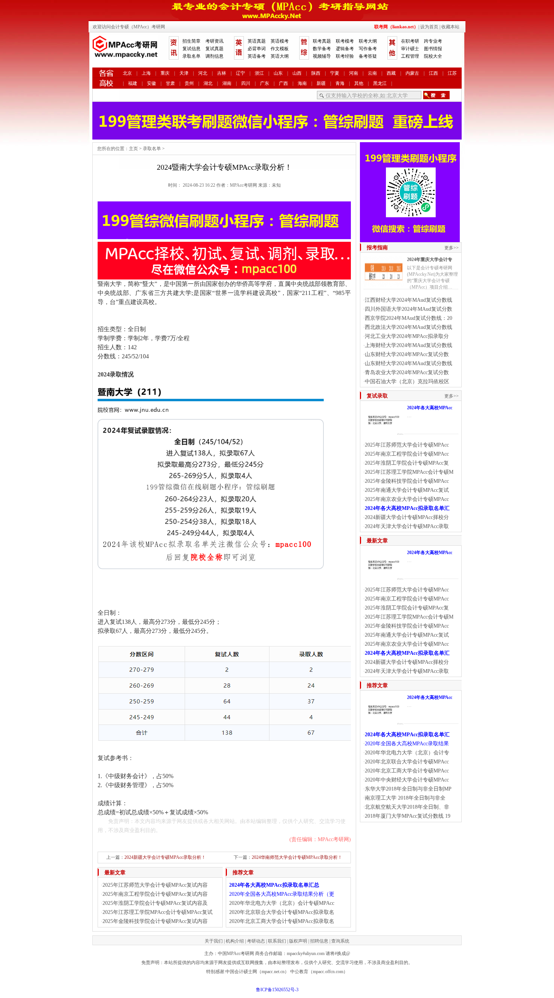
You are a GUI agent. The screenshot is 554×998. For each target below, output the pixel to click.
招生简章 (191, 41)
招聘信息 (319, 941)
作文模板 (280, 48)
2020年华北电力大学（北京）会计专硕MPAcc (281, 903)
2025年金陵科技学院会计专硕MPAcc (407, 481)
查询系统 (340, 941)
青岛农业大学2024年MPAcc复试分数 (407, 372)
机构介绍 (235, 941)
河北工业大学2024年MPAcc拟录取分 (407, 336)
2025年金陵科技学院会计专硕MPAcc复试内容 (155, 921)
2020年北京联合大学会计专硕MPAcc (407, 762)
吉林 (221, 73)
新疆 (321, 83)
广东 (264, 83)
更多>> (451, 247)
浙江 (259, 73)
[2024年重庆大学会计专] (383, 284)
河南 (353, 73)
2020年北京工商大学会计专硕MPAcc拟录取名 (281, 921)
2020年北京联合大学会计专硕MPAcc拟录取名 (281, 912)
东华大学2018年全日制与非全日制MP (408, 789)
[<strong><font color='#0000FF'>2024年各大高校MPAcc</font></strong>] (383, 432)
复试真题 (214, 48)
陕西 (315, 73)
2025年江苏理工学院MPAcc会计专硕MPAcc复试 (158, 912)
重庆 (165, 73)
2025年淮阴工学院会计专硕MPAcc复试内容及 (155, 903)
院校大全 (433, 56)
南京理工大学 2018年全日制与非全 (405, 798)
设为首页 (429, 26)
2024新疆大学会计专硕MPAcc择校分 (407, 517)
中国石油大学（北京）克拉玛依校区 (407, 381)
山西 (296, 73)
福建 (132, 83)
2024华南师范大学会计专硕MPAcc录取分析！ (297, 857)
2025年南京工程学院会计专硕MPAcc (407, 454)
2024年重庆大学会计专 (429, 259)
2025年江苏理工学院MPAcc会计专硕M (409, 472)
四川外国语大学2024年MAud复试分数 (408, 309)
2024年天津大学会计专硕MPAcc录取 (407, 526)
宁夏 (334, 73)
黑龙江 (380, 83)
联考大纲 (368, 41)
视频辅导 (322, 56)
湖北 (208, 83)
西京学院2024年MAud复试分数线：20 (408, 318)
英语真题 (257, 41)
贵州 (189, 83)
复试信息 (191, 48)
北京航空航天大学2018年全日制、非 (407, 807)
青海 (339, 83)
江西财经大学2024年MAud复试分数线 (408, 300)
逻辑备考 (345, 48)
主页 (133, 148)
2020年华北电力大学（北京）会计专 (407, 752)
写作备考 (368, 48)
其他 (358, 83)
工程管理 (410, 56)
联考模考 (345, 41)
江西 (433, 73)
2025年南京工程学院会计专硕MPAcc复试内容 (155, 894)
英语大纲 (280, 56)
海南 (302, 83)
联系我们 (277, 941)
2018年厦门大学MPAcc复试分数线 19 (407, 816)
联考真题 (322, 41)
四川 (245, 83)
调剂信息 (214, 56)
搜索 (436, 95)
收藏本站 (450, 26)
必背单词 (257, 48)
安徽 (151, 83)
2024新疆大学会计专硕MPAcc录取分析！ (165, 857)
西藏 (391, 73)
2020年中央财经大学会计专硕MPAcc (407, 780)
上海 (146, 73)
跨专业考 (433, 41)
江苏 (452, 73)
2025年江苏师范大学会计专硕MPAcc (407, 445)
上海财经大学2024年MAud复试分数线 (408, 345)
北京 (127, 73)
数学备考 (322, 48)
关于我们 (214, 941)
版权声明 (298, 941)
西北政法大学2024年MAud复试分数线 (408, 327)
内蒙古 (412, 73)
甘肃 (170, 83)
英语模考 (280, 41)
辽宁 (240, 73)
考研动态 (256, 941)
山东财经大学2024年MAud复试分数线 (408, 363)
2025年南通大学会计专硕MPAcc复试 (407, 490)
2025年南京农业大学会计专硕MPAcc (407, 499)
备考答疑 (368, 56)
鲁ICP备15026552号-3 (277, 989)
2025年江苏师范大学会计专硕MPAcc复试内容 (155, 885)
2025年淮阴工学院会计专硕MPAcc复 (407, 463)
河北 (202, 73)
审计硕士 (410, 48)
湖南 (226, 83)
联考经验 (345, 56)
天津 (183, 73)
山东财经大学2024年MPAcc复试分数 (407, 354)
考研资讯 (214, 41)
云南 (372, 73)
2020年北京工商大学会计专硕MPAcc (407, 771)
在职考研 (410, 41)
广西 (283, 83)
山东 (278, 73)
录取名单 (191, 56)
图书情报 (433, 48)
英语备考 (257, 56)
